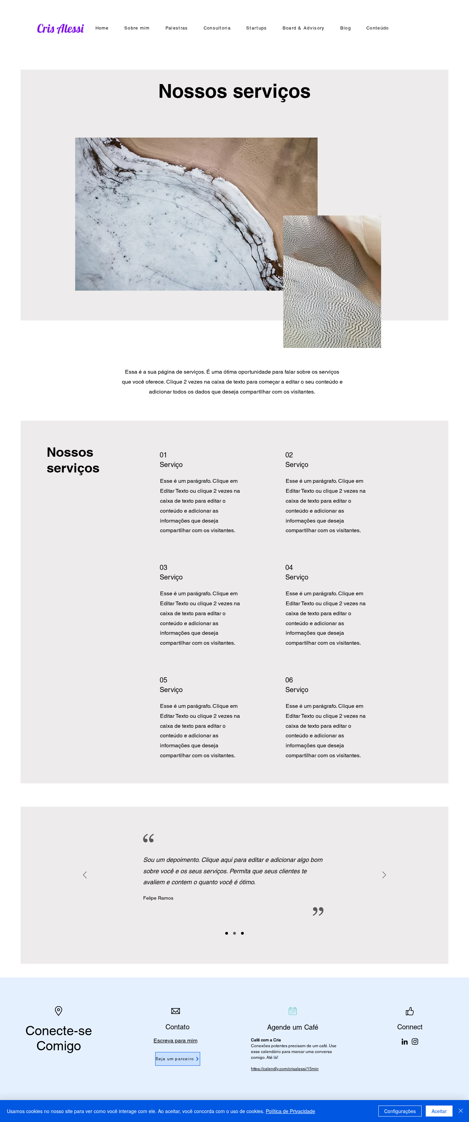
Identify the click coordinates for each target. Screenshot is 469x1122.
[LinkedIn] (404, 1041)
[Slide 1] (226, 933)
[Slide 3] (242, 933)
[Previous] (85, 875)
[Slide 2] (234, 933)
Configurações (400, 1111)
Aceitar (439, 1111)
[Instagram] (415, 1041)
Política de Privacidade (290, 1111)
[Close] (461, 1111)
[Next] (384, 875)
